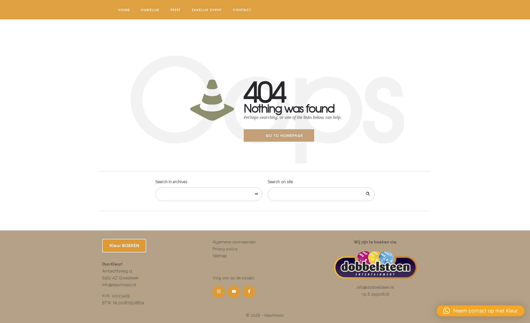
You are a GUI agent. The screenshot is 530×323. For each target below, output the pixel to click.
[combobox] (208, 194)
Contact (242, 9)
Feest (176, 9)
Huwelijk (150, 9)
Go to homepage (284, 135)
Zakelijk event (207, 9)
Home (124, 9)
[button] (480, 310)
